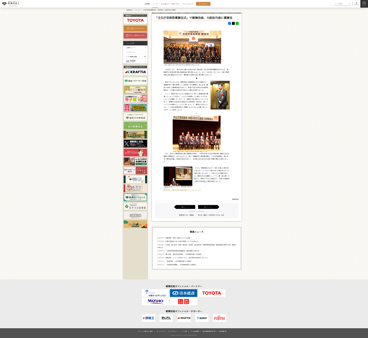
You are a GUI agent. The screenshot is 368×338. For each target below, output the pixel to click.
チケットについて (188, 4)
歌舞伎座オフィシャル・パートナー (135, 16)
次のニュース (208, 207)
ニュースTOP (130, 43)
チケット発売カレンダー (137, 35)
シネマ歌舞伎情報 (131, 57)
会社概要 (221, 331)
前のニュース (186, 207)
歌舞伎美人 (130, 10)
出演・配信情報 (131, 61)
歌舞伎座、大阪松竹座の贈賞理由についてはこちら (181, 190)
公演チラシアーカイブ (137, 28)
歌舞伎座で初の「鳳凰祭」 (187, 215)
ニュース (155, 4)
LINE (237, 23)
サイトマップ (160, 331)
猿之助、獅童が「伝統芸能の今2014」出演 (211, 215)
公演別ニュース (130, 48)
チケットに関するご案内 (145, 331)
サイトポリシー (173, 331)
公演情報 (147, 4)
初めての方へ (176, 4)
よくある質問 (195, 331)
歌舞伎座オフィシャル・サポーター (135, 67)
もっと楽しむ (165, 4)
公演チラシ (204, 4)
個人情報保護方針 (208, 331)
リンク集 (184, 331)
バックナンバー (130, 52)
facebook (229, 23)
